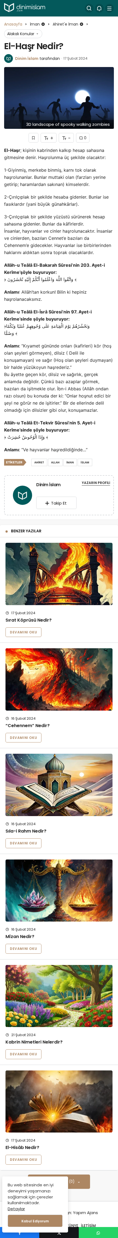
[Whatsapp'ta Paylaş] (98, 1232)
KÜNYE (72, 1225)
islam (85, 462)
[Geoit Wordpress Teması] (25, 8)
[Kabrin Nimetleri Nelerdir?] (59, 996)
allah (55, 462)
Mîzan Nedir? (19, 936)
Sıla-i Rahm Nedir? (25, 831)
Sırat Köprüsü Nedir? (28, 620)
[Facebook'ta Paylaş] (19, 1232)
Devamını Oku (23, 632)
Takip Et (59, 503)
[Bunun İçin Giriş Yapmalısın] (33, 138)
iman (70, 462)
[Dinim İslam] (22, 496)
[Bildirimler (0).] (99, 8)
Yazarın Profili (96, 482)
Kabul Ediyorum (35, 1221)
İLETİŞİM (88, 1225)
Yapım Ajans (85, 1212)
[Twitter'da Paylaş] (58, 1232)
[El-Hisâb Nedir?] (59, 1101)
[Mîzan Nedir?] (59, 890)
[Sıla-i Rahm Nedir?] (59, 785)
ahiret (39, 462)
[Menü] (109, 8)
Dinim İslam (26, 58)
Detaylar (16, 1209)
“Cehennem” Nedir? (27, 725)
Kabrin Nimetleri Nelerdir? (34, 1042)
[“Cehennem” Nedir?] (59, 679)
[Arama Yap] (89, 8)
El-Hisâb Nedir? (22, 1147)
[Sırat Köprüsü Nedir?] (59, 574)
